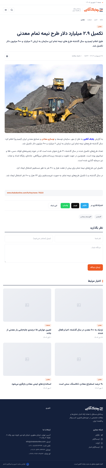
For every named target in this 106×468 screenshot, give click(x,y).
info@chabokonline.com (36, 441)
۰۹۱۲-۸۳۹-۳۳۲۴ (37, 449)
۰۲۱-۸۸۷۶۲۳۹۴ (35, 445)
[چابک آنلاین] (79, 408)
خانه (101, 20)
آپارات (98, 443)
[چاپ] (7, 56)
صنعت (89, 20)
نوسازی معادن (47, 139)
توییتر (75, 205)
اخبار (95, 20)
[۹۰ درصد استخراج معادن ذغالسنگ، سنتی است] (79, 359)
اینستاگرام (96, 439)
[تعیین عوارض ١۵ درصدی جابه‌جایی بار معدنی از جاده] (27, 305)
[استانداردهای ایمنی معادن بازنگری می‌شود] (27, 359)
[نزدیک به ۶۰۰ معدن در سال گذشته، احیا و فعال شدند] (79, 305)
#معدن (98, 216)
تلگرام (85, 205)
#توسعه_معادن (85, 216)
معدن (100, 26)
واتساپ (65, 205)
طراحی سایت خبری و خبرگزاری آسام (14, 464)
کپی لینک (53, 205)
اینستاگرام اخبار (94, 447)
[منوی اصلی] (5, 9)
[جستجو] (11, 9)
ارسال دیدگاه (95, 267)
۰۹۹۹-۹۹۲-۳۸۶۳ (36, 453)
